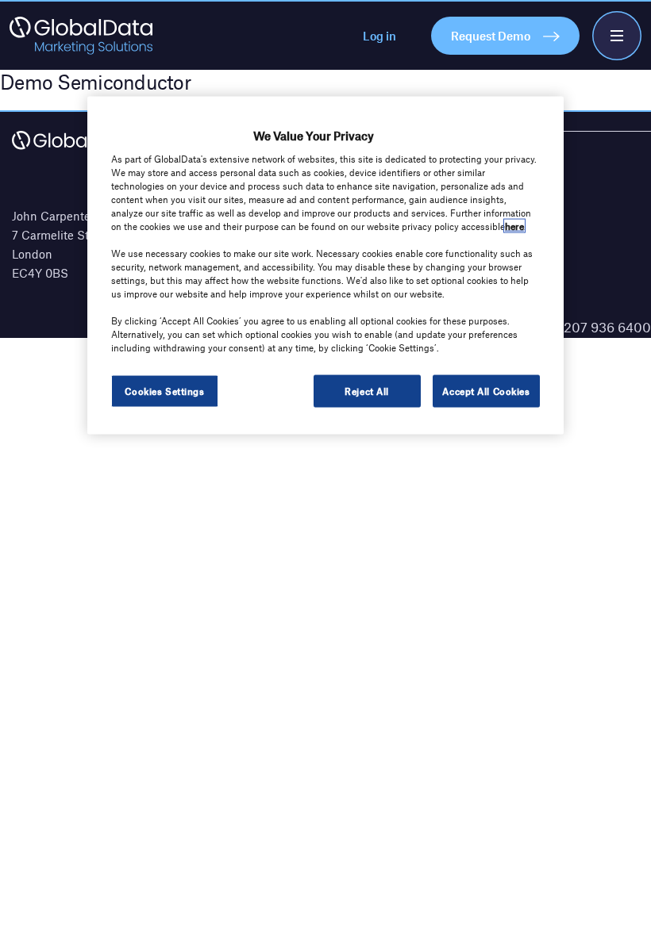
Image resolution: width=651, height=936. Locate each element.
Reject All (367, 390)
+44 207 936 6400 (594, 327)
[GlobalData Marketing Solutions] (81, 36)
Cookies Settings (164, 390)
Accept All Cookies (486, 390)
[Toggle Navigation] (616, 35)
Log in (379, 36)
